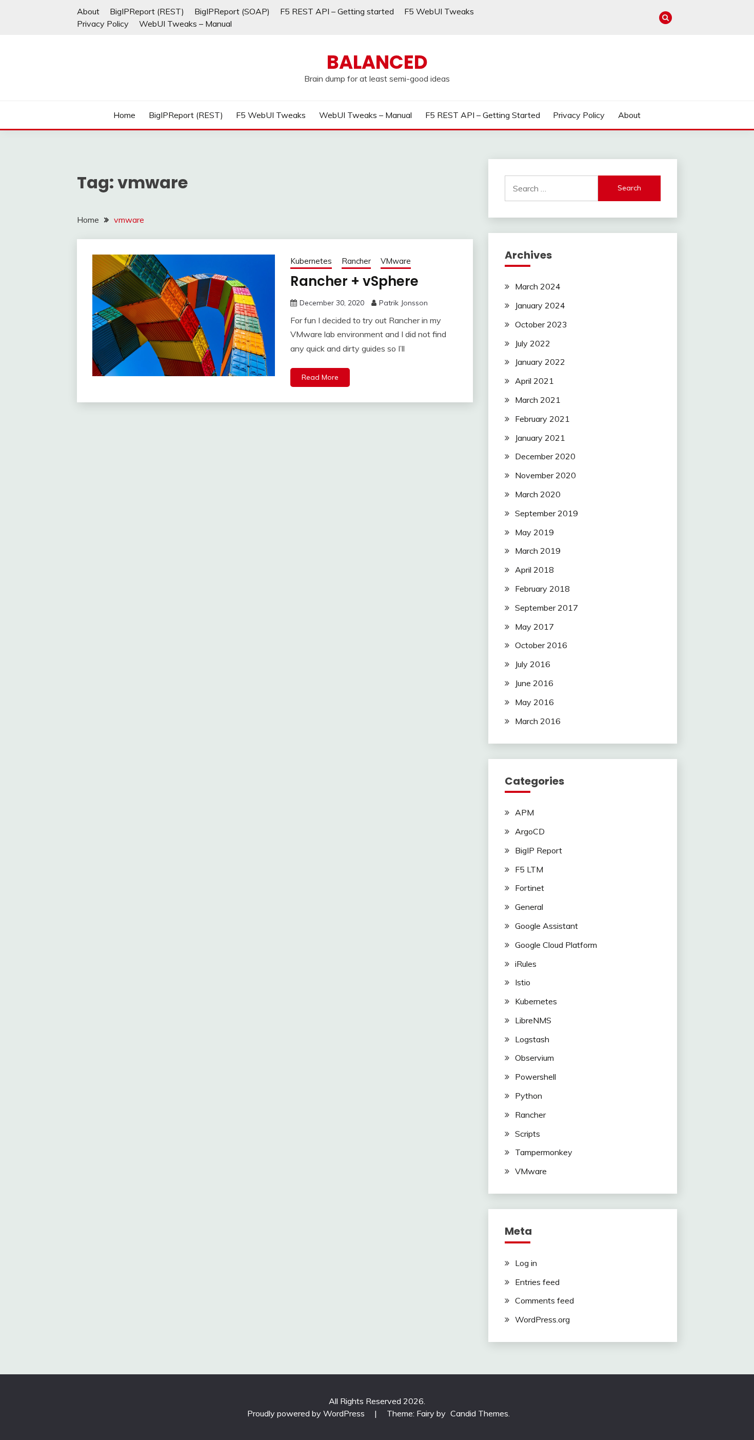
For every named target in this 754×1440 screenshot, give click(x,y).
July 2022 (532, 343)
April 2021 (534, 381)
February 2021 (542, 419)
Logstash (532, 1039)
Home (124, 115)
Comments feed (544, 1300)
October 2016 (541, 645)
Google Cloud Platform (556, 945)
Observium (534, 1058)
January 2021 (540, 438)
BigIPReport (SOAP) (232, 11)
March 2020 (538, 494)
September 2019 (546, 513)
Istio (522, 982)
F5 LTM (529, 869)
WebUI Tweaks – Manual (185, 23)
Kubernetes (311, 261)
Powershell (535, 1077)
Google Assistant (546, 926)
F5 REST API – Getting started (337, 11)
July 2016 (532, 664)
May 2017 (534, 626)
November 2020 (545, 475)
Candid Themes (479, 1413)
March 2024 (538, 286)
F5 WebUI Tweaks (439, 11)
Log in (526, 1263)
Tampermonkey (543, 1152)
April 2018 (534, 570)
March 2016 (538, 721)
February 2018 (542, 588)
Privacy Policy (103, 23)
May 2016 (534, 702)
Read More (320, 377)
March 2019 (538, 551)
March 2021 (538, 400)
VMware (396, 261)
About (88, 11)
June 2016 (534, 683)
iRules (526, 964)
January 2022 (540, 362)
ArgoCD (530, 831)
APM (524, 812)
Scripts (527, 1133)
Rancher (356, 261)
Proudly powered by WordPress (307, 1413)
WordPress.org (542, 1319)
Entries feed (537, 1282)
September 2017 (546, 607)
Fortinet (529, 888)
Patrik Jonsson (403, 302)
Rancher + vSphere (354, 281)
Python (528, 1096)
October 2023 (541, 324)
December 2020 (545, 456)
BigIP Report (538, 850)
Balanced (377, 62)
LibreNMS (533, 1020)
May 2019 (534, 532)
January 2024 (540, 305)
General (529, 907)
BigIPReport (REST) (147, 11)
